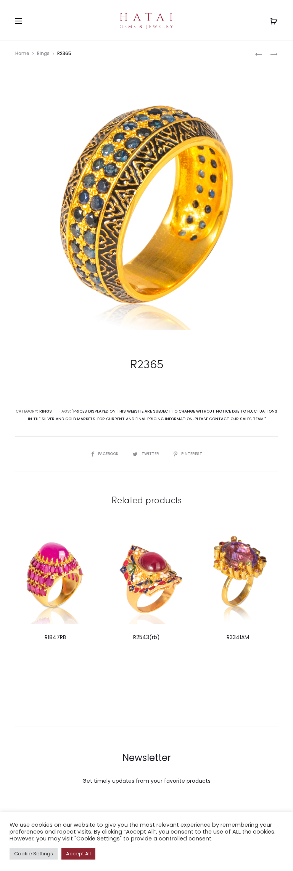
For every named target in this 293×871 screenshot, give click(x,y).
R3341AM (238, 637)
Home (22, 53)
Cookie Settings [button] (33, 853)
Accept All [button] (78, 853)
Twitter (151, 454)
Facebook (108, 454)
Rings (43, 53)
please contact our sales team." (230, 419)
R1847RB (55, 637)
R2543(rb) (146, 637)
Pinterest (191, 454)
